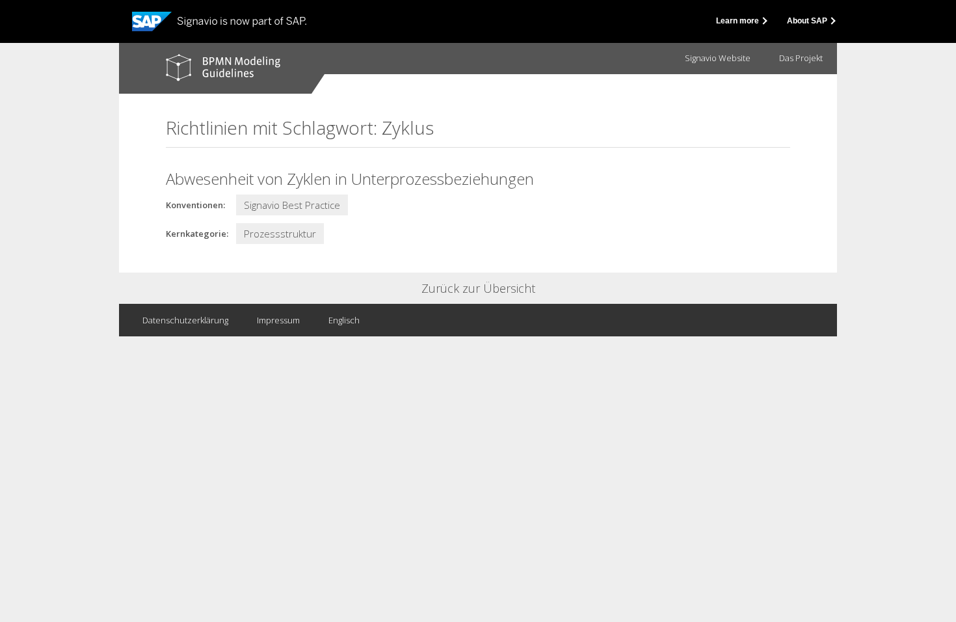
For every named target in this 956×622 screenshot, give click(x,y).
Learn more (738, 20)
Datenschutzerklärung (185, 320)
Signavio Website (717, 58)
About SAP (808, 20)
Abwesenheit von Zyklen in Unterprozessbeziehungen (350, 178)
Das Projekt (801, 58)
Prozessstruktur (280, 233)
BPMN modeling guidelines (223, 67)
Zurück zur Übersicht (478, 288)
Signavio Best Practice (292, 204)
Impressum (278, 320)
